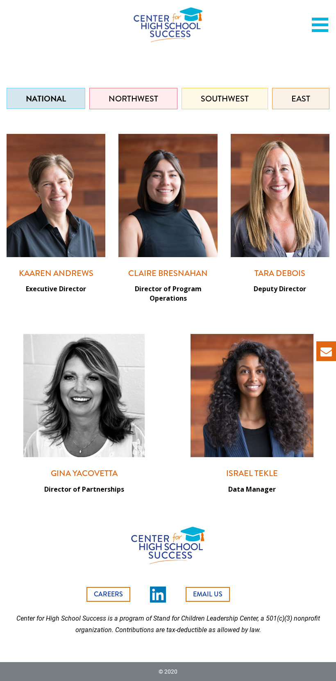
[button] (323, 25)
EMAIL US (207, 594)
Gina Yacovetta (84, 473)
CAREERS (108, 594)
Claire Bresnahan (168, 273)
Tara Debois (279, 273)
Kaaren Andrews (56, 273)
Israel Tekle (252, 473)
